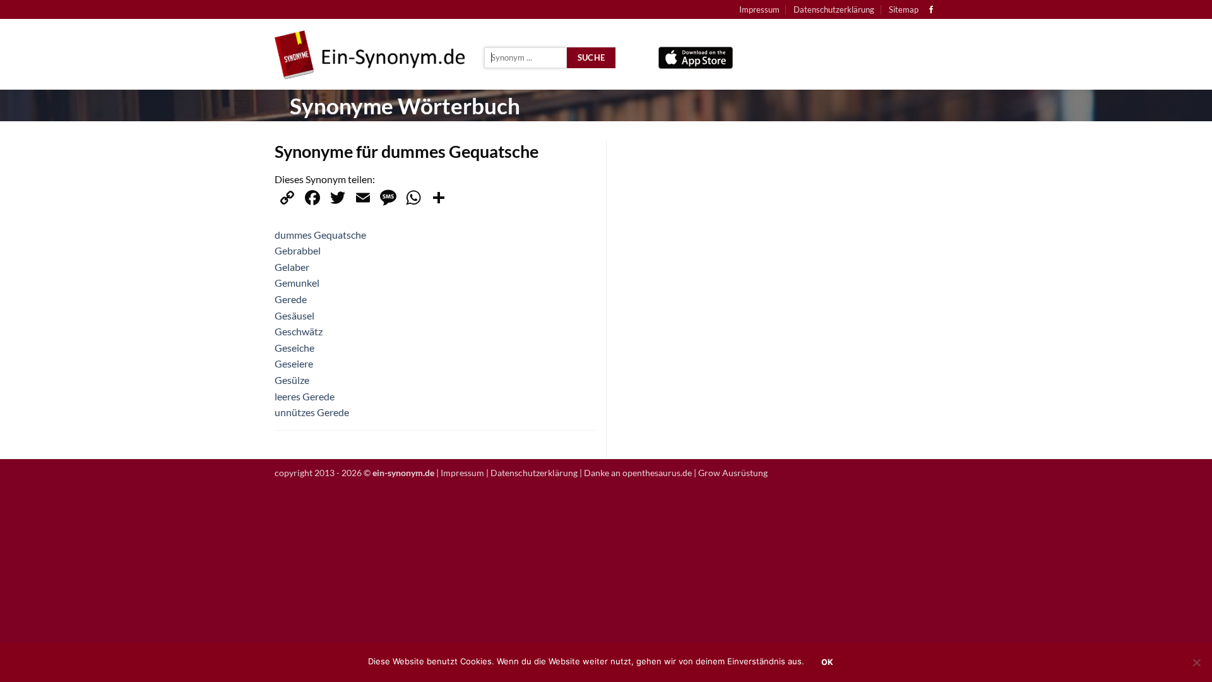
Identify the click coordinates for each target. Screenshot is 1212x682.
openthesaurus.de (657, 472)
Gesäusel (294, 315)
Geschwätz (299, 331)
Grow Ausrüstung (733, 472)
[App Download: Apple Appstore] (695, 54)
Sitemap (903, 9)
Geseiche (294, 348)
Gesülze (292, 380)
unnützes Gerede (312, 412)
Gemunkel (297, 283)
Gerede (291, 299)
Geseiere (294, 363)
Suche (591, 57)
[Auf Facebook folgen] (931, 10)
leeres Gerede (305, 396)
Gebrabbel (298, 250)
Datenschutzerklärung (833, 9)
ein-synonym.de (403, 472)
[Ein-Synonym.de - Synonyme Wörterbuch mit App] (370, 54)
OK (827, 662)
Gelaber (292, 267)
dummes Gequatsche (320, 235)
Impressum (759, 9)
